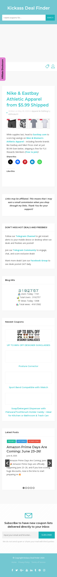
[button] (7, 463)
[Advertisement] (28, 43)
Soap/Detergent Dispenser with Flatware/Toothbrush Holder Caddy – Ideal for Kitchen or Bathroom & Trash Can (28, 412)
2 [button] (26, 488)
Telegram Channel (25, 236)
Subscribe (47, 535)
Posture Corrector (28, 366)
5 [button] (33, 488)
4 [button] (31, 488)
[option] (28, 459)
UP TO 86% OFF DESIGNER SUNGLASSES (28, 345)
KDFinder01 (13, 114)
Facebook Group (39, 260)
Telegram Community (24, 250)
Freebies (11, 441)
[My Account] (53, 66)
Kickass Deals (34, 441)
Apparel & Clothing (40, 111)
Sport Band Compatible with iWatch (28, 387)
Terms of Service (38, 562)
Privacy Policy (24, 562)
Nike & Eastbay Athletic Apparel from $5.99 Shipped (28, 99)
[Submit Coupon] (47, 66)
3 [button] (29, 488)
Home (14, 562)
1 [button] (24, 488)
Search (50, 18)
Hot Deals (22, 441)
